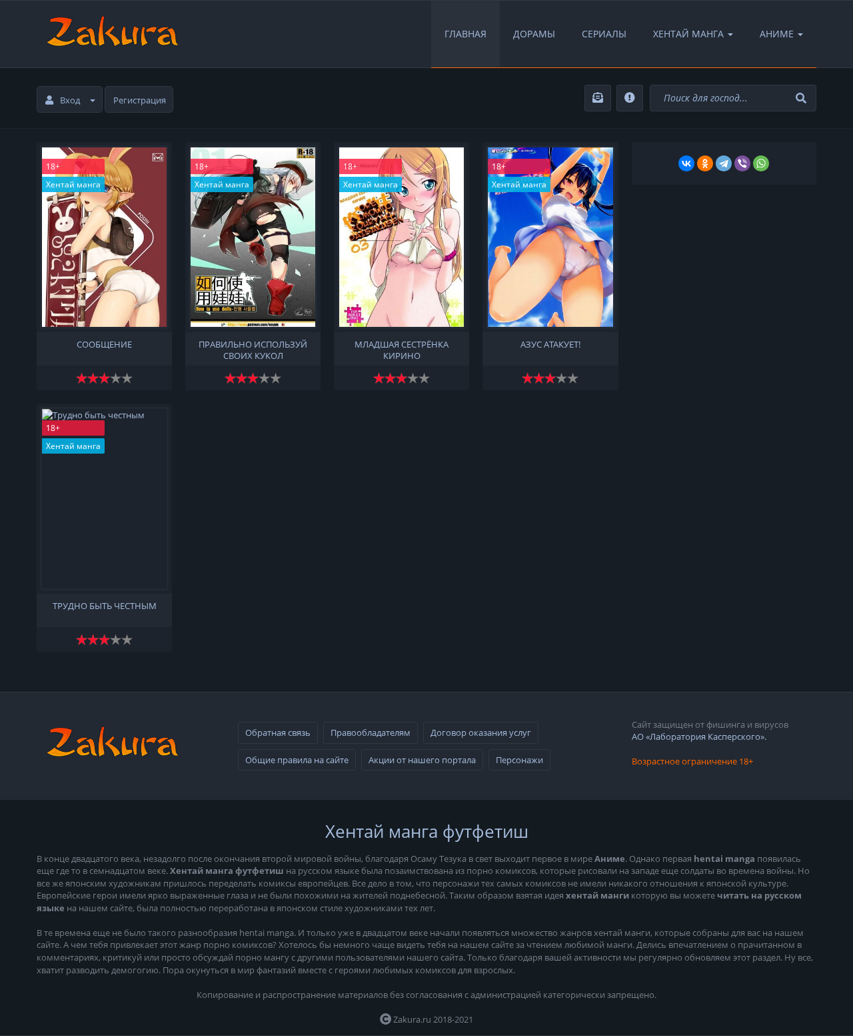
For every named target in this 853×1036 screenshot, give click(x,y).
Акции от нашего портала (422, 760)
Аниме (777, 33)
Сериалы (604, 33)
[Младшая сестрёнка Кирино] (401, 237)
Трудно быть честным (105, 606)
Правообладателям (371, 732)
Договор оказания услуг (480, 732)
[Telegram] (724, 163)
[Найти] (802, 98)
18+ (53, 166)
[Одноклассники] (705, 163)
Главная (465, 33)
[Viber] (742, 163)
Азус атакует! (550, 344)
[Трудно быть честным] (104, 498)
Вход (70, 100)
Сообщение (104, 344)
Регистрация (139, 100)
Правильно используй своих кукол (253, 349)
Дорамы (534, 33)
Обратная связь (278, 732)
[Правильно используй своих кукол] (253, 237)
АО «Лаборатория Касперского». (699, 736)
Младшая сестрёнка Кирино (401, 349)
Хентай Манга (688, 33)
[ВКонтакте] (686, 163)
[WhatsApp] (761, 163)
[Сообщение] (104, 237)
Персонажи (519, 760)
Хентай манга (73, 184)
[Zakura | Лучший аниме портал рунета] (111, 34)
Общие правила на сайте (297, 760)
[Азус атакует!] (550, 237)
